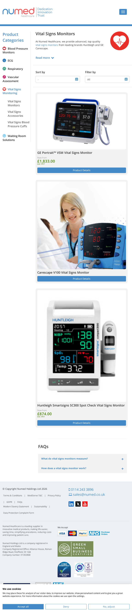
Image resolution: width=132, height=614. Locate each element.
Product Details (81, 170)
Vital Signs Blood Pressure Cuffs (18, 124)
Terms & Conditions (12, 495)
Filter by (90, 72)
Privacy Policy (54, 495)
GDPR (9, 502)
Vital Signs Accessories (15, 114)
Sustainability (40, 506)
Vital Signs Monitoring (12, 91)
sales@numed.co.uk (88, 494)
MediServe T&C (35, 495)
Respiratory (15, 69)
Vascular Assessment (11, 79)
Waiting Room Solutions (14, 138)
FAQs (19, 502)
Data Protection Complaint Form (18, 512)
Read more (43, 58)
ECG (10, 60)
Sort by (40, 72)
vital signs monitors (47, 45)
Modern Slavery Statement (16, 506)
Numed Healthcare (27, 12)
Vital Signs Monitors (14, 103)
